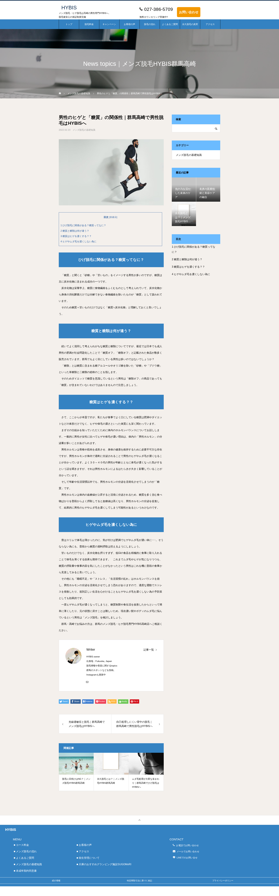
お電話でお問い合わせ (187, 845)
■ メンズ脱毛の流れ (25, 851)
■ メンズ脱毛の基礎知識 (28, 864)
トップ (69, 24)
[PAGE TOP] (139, 820)
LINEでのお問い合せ (187, 857)
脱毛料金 (89, 24)
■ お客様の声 (84, 845)
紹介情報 (56, 880)
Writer (90, 649)
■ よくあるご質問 (24, 857)
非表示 (113, 217)
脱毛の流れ (149, 24)
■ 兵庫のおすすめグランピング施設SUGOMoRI (104, 864)
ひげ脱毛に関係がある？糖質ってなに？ (83, 225)
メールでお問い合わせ (188, 851)
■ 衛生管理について (88, 857)
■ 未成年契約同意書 (25, 870)
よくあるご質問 (170, 24)
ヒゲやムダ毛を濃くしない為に (78, 241)
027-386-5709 (158, 9)
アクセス (210, 24)
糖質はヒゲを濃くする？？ (76, 236)
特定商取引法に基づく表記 (139, 880)
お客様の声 (129, 24)
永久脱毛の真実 (190, 24)
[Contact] (87, 681)
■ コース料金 (21, 845)
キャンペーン (109, 24)
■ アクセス (83, 851)
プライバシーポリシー (222, 880)
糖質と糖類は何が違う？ (75, 230)
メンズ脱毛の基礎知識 (84, 130)
